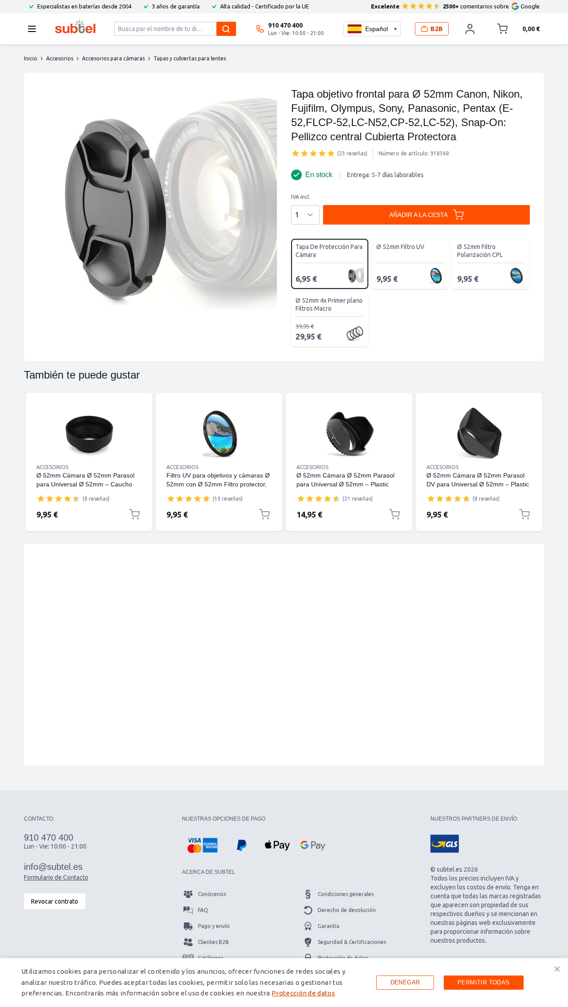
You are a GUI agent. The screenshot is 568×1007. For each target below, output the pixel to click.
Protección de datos (303, 993)
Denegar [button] (405, 982)
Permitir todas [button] (484, 982)
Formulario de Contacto (56, 877)
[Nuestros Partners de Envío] (444, 843)
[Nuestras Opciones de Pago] (202, 845)
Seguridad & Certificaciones (352, 942)
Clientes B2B (213, 942)
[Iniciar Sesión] (470, 29)
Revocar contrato (54, 901)
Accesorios (52, 467)
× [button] (557, 968)
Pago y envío (214, 926)
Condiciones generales (346, 894)
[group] (313, 153)
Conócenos (212, 894)
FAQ (203, 910)
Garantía (328, 926)
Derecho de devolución (347, 910)
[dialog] (284, 982)
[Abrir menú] (34, 28)
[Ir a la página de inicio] (75, 26)
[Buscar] (226, 29)
